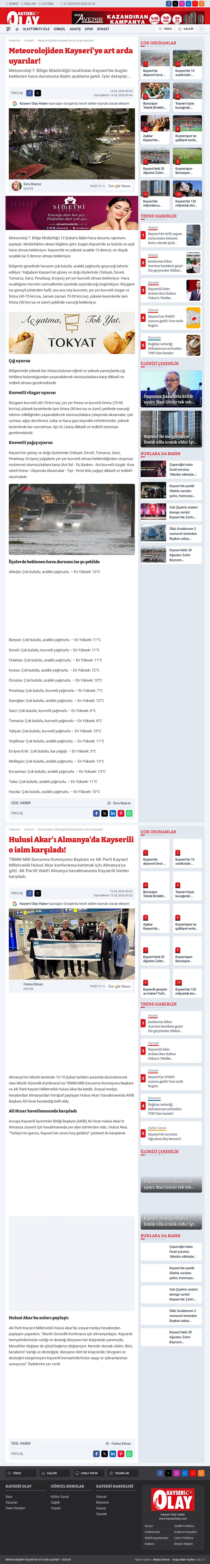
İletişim (47, 3)
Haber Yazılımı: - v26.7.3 (169, 1559)
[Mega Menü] (8, 29)
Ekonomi (102, 1502)
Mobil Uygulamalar (157, 1538)
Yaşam (56, 1508)
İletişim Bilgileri (183, 1544)
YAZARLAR (122, 1473)
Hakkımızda (152, 1532)
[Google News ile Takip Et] (119, 186)
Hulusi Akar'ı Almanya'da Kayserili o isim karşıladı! (70, 829)
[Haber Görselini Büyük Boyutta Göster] (72, 143)
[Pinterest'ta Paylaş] (121, 813)
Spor (89, 29)
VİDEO (168, 28)
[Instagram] (182, 4)
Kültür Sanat (60, 1497)
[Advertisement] (72, 607)
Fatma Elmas (33, 986)
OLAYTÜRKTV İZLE (36, 29)
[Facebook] (169, 4)
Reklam (30, 3)
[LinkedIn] (188, 4)
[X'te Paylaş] (37, 93)
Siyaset (103, 29)
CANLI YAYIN (89, 1473)
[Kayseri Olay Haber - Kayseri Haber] (172, 1499)
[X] (175, 4)
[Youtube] (195, 4)
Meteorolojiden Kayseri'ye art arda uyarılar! (66, 40)
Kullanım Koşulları (185, 1532)
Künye (13, 3)
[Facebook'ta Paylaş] (29, 93)
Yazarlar (11, 1502)
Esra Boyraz (32, 186)
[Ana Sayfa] (17, 29)
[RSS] (201, 4)
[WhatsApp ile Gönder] (129, 813)
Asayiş (75, 29)
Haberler (14, 40)
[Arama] (201, 28)
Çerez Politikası (183, 1538)
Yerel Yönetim (15, 1508)
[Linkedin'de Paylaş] (113, 813)
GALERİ (188, 28)
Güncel (60, 29)
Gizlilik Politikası (184, 1526)
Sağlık (55, 1502)
